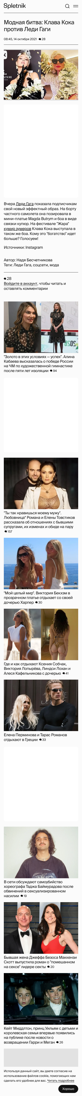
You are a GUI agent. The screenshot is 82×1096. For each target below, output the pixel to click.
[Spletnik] (15, 6)
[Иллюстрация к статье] (41, 75)
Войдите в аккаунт (20, 283)
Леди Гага (25, 203)
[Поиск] (67, 6)
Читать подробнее (60, 1081)
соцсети (40, 265)
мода (54, 265)
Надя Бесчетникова (34, 260)
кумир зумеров (17, 228)
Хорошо (68, 1089)
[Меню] (75, 6)
